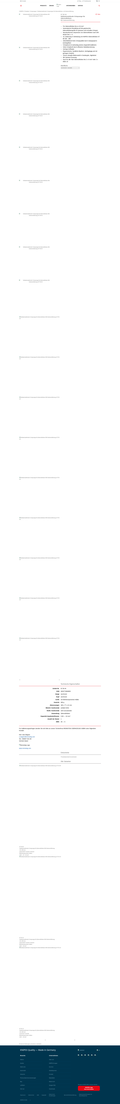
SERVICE (80, 5)
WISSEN (51, 5)
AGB (38, 1095)
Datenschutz (31, 1095)
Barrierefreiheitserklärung (70, 1095)
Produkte (27, 11)
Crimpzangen (33, 11)
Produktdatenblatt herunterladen (69, 756)
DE (99, 1050)
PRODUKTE (43, 5)
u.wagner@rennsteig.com (27, 737)
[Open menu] (23, 6)
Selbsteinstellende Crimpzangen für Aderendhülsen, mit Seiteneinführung (55, 11)
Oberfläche (64, 65)
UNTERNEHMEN (70, 5)
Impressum (22, 1095)
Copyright (44, 1095)
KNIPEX (22, 11)
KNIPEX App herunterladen (89, 1088)
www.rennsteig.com (25, 748)
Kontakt (82, 1050)
